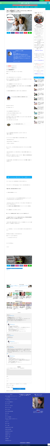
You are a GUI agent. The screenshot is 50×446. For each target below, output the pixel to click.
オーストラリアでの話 (8, 407)
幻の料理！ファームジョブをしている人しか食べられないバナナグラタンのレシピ (41, 117)
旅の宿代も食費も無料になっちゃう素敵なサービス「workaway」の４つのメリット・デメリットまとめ (41, 99)
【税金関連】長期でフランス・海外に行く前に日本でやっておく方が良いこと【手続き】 (41, 113)
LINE (42, 0)
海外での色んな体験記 (8, 429)
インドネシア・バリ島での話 (9, 405)
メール (8, 378)
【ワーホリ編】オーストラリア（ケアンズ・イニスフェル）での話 (11, 396)
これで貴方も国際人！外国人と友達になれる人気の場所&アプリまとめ (41, 89)
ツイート (20, 396)
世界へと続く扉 (25, 3)
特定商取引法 (28, 442)
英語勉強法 (7, 438)
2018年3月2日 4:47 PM (12, 341)
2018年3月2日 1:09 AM (11, 335)
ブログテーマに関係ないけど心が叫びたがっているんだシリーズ (14, 268)
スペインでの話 (8, 409)
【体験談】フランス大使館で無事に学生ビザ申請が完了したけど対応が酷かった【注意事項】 (41, 103)
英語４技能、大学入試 (8, 440)
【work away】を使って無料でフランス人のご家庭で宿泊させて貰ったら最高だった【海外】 (41, 122)
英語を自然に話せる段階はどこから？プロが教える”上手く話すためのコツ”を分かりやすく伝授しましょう (41, 108)
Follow (19, 259)
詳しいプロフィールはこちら (17, 61)
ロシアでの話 (7, 423)
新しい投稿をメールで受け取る (10, 387)
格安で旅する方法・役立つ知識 (9, 427)
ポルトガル (7, 421)
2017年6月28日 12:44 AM (11, 315)
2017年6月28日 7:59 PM (12, 324)
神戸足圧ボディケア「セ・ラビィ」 (39, 73)
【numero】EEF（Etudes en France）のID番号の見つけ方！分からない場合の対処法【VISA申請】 (41, 80)
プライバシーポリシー (23, 442)
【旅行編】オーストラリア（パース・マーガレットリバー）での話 (11, 399)
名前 (7, 376)
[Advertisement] (19, 42)
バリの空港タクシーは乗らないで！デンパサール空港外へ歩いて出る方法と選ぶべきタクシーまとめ (41, 85)
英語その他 (8, 269)
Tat (9, 56)
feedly (19, 261)
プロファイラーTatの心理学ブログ (39, 60)
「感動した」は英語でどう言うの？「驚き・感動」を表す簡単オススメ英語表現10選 (41, 94)
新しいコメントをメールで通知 (10, 385)
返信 (7, 353)
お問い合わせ (47, 0)
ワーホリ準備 (7, 425)
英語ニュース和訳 (8, 436)
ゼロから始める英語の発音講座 (9, 411)
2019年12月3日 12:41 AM (11, 347)
